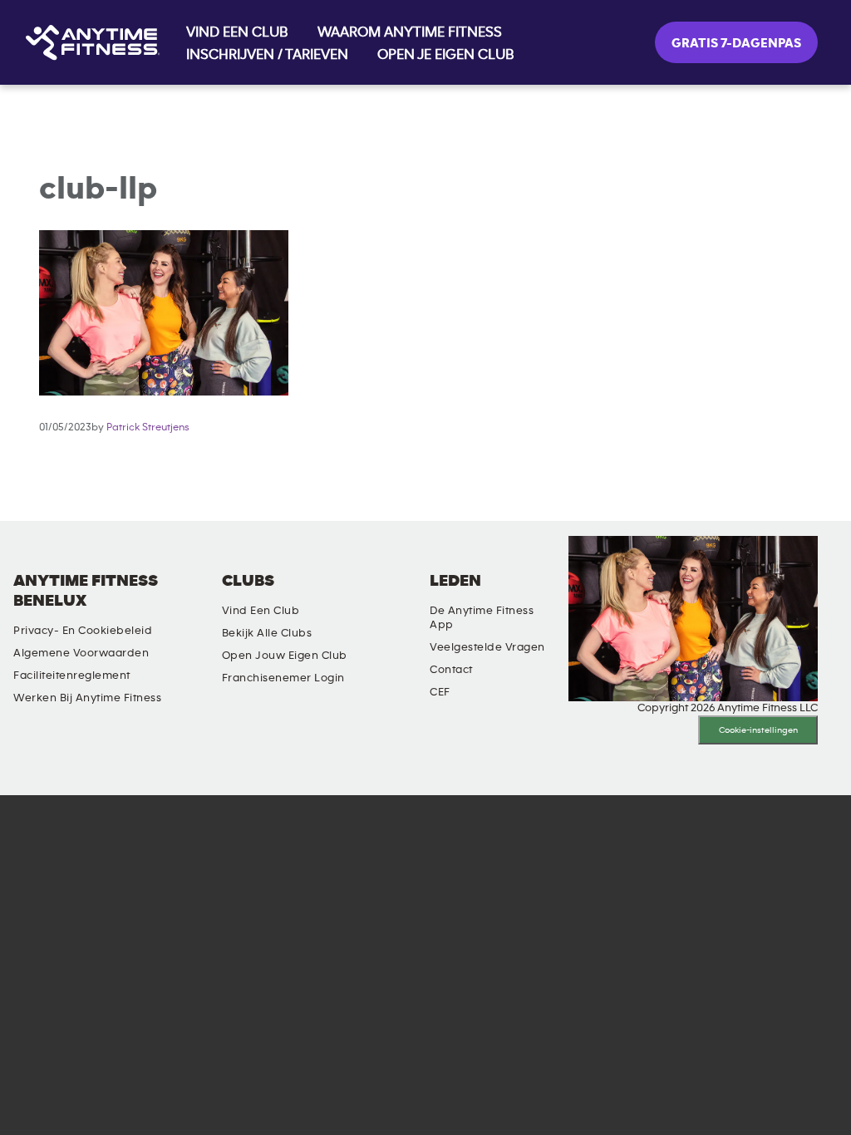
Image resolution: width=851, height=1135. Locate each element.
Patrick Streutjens (147, 427)
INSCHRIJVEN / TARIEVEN (267, 54)
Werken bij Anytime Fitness (87, 698)
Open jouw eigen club (284, 655)
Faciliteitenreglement (71, 675)
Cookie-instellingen (758, 730)
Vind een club (261, 611)
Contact (451, 670)
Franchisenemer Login (283, 678)
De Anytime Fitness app (482, 618)
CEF (440, 692)
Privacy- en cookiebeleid (82, 630)
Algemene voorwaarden (81, 653)
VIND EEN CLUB (237, 32)
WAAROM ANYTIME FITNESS (409, 32)
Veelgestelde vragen (487, 647)
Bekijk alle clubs (267, 633)
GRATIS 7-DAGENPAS (736, 43)
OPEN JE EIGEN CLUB (445, 54)
